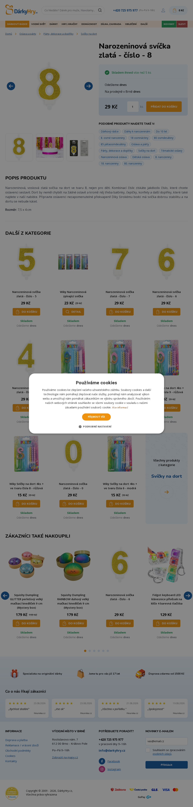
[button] (97, 426)
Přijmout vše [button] (96, 416)
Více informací (120, 407)
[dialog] (96, 403)
